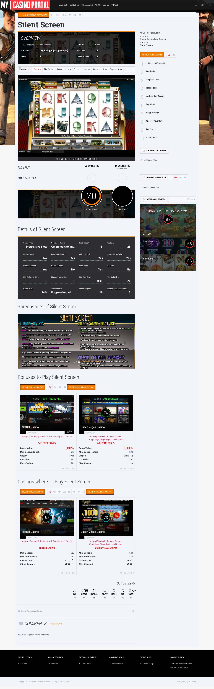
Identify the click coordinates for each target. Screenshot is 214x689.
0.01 (100, 281)
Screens (77, 69)
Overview (37, 69)
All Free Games (85, 664)
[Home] (25, 4)
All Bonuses (53, 664)
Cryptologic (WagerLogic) (54, 50)
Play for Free (49, 69)
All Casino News (116, 664)
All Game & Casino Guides (181, 664)
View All (189, 199)
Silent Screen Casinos (98, 492)
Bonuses (74, 4)
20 (128, 281)
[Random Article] (74, 15)
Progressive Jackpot (63, 292)
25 (96, 50)
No (45, 258)
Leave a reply (55, 624)
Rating (59, 69)
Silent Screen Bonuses (80, 387)
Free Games (87, 4)
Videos (114, 4)
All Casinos (22, 664)
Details (68, 69)
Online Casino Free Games (31, 611)
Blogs (106, 4)
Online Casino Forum (179, 668)
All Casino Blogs (147, 664)
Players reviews (116, 69)
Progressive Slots (36, 246)
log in (29, 634)
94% (44, 292)
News (98, 4)
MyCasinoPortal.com (150, 32)
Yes (72, 258)
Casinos (63, 4)
